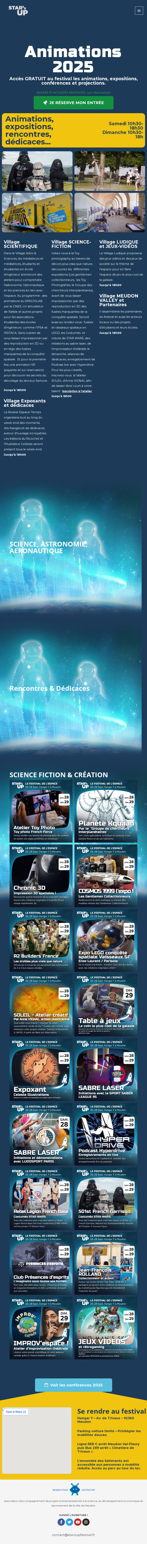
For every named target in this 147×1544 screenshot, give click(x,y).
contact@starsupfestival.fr (73, 1535)
